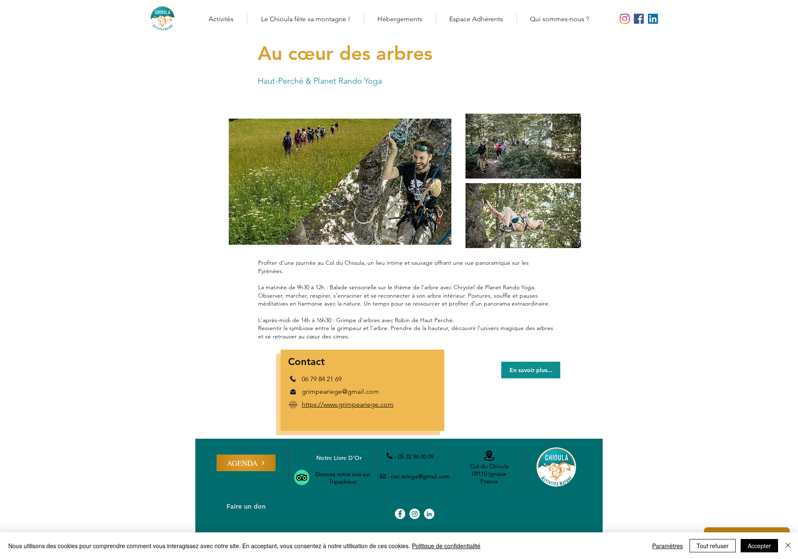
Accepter (759, 546)
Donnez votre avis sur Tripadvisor (343, 477)
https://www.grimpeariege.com (348, 404)
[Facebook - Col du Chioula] (639, 19)
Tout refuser (713, 546)
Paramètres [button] (667, 546)
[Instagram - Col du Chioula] (625, 19)
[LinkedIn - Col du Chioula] (653, 19)
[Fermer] (788, 545)
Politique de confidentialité (446, 546)
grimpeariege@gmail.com (340, 391)
